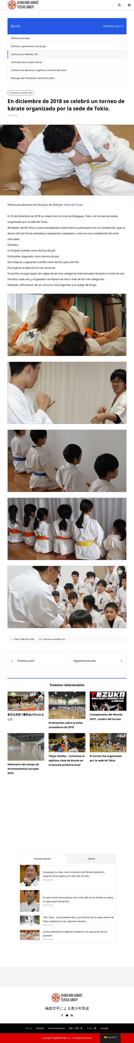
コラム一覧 (91, 1028)
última (91, 858)
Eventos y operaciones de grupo (28, 46)
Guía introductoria (56, 1028)
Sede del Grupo (73, 205)
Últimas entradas (20, 38)
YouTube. (40, 1028)
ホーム (29, 1028)
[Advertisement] (67, 819)
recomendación (42, 858)
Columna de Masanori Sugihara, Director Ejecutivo (38, 70)
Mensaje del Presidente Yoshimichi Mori (33, 78)
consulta (104, 1028)
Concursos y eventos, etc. (25, 54)
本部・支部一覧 (76, 1028)
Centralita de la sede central (26, 62)
